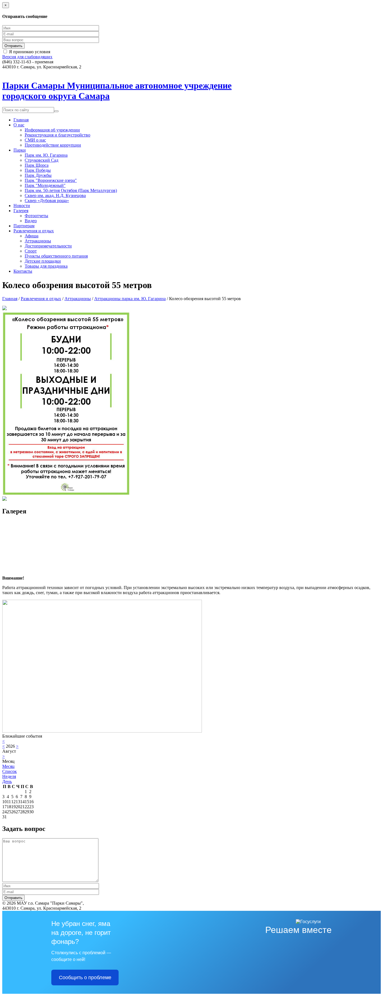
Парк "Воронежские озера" (51, 180)
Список (9, 771)
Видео (31, 220)
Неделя (9, 776)
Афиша (31, 235)
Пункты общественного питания (56, 256)
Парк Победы (38, 170)
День (7, 781)
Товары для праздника (46, 266)
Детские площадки (43, 261)
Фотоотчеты (36, 215)
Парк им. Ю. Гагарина (46, 155)
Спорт (31, 251)
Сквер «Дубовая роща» (47, 200)
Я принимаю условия (29, 51)
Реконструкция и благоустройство (57, 135)
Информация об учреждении (52, 130)
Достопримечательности (48, 246)
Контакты (22, 271)
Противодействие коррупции (53, 145)
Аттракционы (38, 240)
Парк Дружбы (38, 175)
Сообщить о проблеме (85, 977)
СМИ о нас (35, 140)
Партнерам (23, 225)
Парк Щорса (37, 165)
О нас (18, 124)
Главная (21, 119)
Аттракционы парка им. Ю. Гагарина (130, 298)
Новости (21, 205)
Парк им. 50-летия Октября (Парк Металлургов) (71, 190)
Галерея (20, 210)
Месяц (8, 766)
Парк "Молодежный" (45, 185)
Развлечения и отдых (33, 230)
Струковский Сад (41, 160)
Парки (19, 150)
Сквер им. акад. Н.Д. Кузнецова (55, 195)
